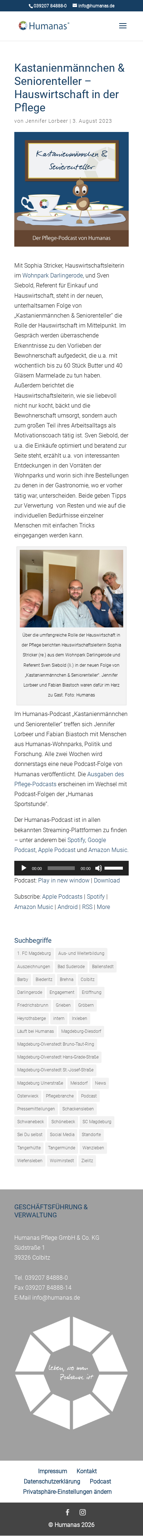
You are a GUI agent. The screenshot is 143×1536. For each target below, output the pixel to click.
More (103, 906)
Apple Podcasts (62, 896)
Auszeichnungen (33, 966)
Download (107, 880)
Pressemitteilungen (36, 1108)
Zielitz (87, 1160)
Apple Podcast (57, 849)
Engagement (62, 992)
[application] (71, 868)
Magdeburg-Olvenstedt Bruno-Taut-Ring (55, 1044)
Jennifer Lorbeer (46, 121)
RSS (87, 906)
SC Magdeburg (96, 1121)
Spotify (76, 840)
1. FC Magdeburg (34, 953)
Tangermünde (61, 1147)
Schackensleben (78, 1108)
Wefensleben (30, 1160)
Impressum (52, 1471)
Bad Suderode (71, 966)
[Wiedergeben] (23, 868)
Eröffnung (92, 992)
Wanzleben (93, 1147)
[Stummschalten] (98, 868)
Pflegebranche (60, 1096)
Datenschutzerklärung (52, 1481)
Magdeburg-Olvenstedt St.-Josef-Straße (55, 1070)
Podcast (89, 1096)
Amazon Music (107, 849)
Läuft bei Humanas (35, 1031)
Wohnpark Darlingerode (52, 275)
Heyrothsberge (31, 1018)
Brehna (66, 979)
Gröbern (86, 1005)
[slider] (114, 867)
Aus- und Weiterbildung (81, 953)
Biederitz (44, 979)
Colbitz (88, 979)
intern (59, 1018)
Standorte (91, 1134)
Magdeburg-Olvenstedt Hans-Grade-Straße (58, 1057)
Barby (22, 979)
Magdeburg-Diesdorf (81, 1031)
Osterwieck (27, 1096)
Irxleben (79, 1018)
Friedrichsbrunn (32, 1005)
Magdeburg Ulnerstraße (40, 1083)
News (100, 1083)
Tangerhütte (29, 1147)
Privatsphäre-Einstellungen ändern (67, 1491)
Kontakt (87, 1471)
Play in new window (63, 880)
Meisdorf (79, 1083)
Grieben (63, 1005)
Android (68, 906)
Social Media (62, 1134)
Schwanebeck (30, 1121)
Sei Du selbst (30, 1134)
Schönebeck (63, 1121)
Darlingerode (29, 992)
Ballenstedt (103, 966)
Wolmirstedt (62, 1160)
